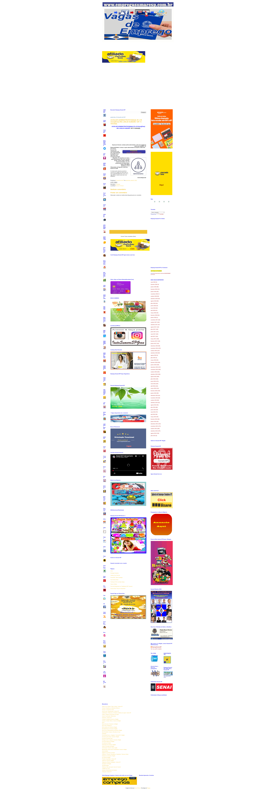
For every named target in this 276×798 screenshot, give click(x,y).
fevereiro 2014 (154, 419)
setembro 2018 (154, 298)
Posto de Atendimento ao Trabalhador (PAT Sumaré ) (121, 586)
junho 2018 (153, 305)
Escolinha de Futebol (106, 743)
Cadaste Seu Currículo (115, 575)
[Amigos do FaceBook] (164, 201)
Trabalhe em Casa (106, 768)
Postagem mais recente (116, 231)
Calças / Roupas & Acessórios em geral (110, 714)
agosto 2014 (153, 404)
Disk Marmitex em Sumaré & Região (109, 728)
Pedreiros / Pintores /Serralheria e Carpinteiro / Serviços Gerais (115, 754)
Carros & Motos (113, 584)
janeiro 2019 (153, 291)
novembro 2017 (154, 319)
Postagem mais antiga (140, 231)
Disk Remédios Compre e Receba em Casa (111, 732)
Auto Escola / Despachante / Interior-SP (110, 711)
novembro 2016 (154, 348)
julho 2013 (153, 435)
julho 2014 (153, 407)
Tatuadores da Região (106, 763)
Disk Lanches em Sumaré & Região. (109, 727)
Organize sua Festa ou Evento (108, 752)
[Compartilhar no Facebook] (115, 182)
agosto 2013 (153, 433)
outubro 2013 (154, 428)
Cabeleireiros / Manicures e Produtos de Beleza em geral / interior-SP (116, 712)
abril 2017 (153, 336)
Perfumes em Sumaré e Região (108, 755)
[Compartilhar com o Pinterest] (116, 182)
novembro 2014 (154, 397)
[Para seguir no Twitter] (159, 201)
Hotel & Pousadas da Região (108, 746)
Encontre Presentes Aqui (107, 738)
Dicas (103, 722)
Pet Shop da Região (106, 757)
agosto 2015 (153, 376)
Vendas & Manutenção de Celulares (109, 770)
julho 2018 (153, 303)
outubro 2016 (154, 350)
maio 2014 (153, 412)
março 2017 (153, 338)
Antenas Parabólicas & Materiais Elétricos (111, 708)
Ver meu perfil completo (156, 648)
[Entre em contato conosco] (168, 201)
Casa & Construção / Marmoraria (109, 716)
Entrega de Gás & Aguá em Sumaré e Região (111, 739)
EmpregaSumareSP (156, 647)
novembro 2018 (154, 293)
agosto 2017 (153, 327)
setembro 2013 (154, 430)
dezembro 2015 (154, 367)
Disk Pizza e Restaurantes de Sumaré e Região (112, 730)
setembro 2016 (154, 352)
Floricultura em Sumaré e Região (109, 744)
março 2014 (153, 416)
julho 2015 (153, 378)
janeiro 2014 (153, 421)
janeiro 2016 (153, 364)
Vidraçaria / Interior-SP (107, 771)
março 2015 (153, 388)
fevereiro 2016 (154, 362)
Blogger (148, 788)
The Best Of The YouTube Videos (117, 582)
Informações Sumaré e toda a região (109, 747)
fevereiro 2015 (154, 390)
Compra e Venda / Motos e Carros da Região (111, 720)
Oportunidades (105, 751)
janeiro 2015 (153, 393)
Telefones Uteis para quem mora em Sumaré (111, 767)
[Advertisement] (138, 45)
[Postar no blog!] (112, 182)
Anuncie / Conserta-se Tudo (108, 709)
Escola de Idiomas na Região (108, 741)
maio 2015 (153, 383)
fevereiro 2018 (154, 315)
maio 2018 (153, 308)
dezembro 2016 (154, 345)
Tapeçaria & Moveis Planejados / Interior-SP (111, 762)
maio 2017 (153, 334)
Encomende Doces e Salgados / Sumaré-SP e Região (113, 735)
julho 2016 (153, 357)
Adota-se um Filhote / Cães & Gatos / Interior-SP (112, 706)
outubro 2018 (154, 296)
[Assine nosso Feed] (154, 201)
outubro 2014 (154, 400)
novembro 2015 (154, 369)
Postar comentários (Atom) (130, 236)
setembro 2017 (154, 324)
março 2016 (153, 360)
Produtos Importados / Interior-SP (109, 759)
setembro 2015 (154, 374)
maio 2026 (153, 282)
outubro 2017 (154, 322)
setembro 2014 (154, 402)
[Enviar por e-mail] (111, 182)
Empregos (118, 184)
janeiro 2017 (153, 343)
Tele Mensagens (105, 765)
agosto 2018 (153, 301)
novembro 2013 (154, 426)
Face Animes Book (114, 579)
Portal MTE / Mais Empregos (116, 577)
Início (111, 570)
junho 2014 (153, 409)
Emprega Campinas (114, 573)
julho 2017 (153, 329)
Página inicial (128, 231)
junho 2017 (153, 331)
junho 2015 (153, 381)
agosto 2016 (153, 355)
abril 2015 (153, 386)
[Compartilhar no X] (114, 182)
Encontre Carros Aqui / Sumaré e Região (110, 736)
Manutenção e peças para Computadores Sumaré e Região (114, 749)
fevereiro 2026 (154, 284)
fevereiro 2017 (154, 341)
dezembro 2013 (154, 423)
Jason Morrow (137, 788)
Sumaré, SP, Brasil (120, 185)
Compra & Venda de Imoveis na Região (110, 719)
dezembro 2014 (154, 395)
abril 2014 (153, 414)
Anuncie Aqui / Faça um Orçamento (117, 588)
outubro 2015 (154, 371)
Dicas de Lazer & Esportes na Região (110, 724)
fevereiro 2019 (154, 289)
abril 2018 (153, 310)
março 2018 (153, 312)
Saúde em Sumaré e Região (108, 760)
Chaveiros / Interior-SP (107, 717)
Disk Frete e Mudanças (107, 725)
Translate (161, 214)
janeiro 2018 (153, 317)
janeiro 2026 (153, 286)
